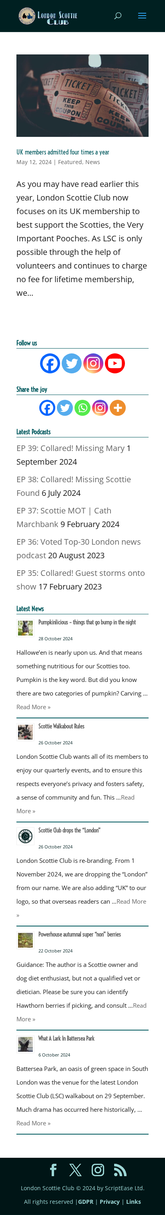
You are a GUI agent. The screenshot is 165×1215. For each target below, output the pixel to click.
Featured (70, 162)
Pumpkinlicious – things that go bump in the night (87, 622)
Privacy (110, 1201)
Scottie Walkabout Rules (61, 726)
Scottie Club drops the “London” (69, 830)
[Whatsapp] (82, 408)
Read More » (33, 707)
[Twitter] (72, 363)
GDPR (85, 1201)
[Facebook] (50, 363)
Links (133, 1201)
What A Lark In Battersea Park (66, 1038)
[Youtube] (115, 363)
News (92, 162)
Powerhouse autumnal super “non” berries (79, 934)
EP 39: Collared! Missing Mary (70, 448)
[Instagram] (93, 363)
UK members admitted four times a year (62, 152)
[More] (118, 408)
